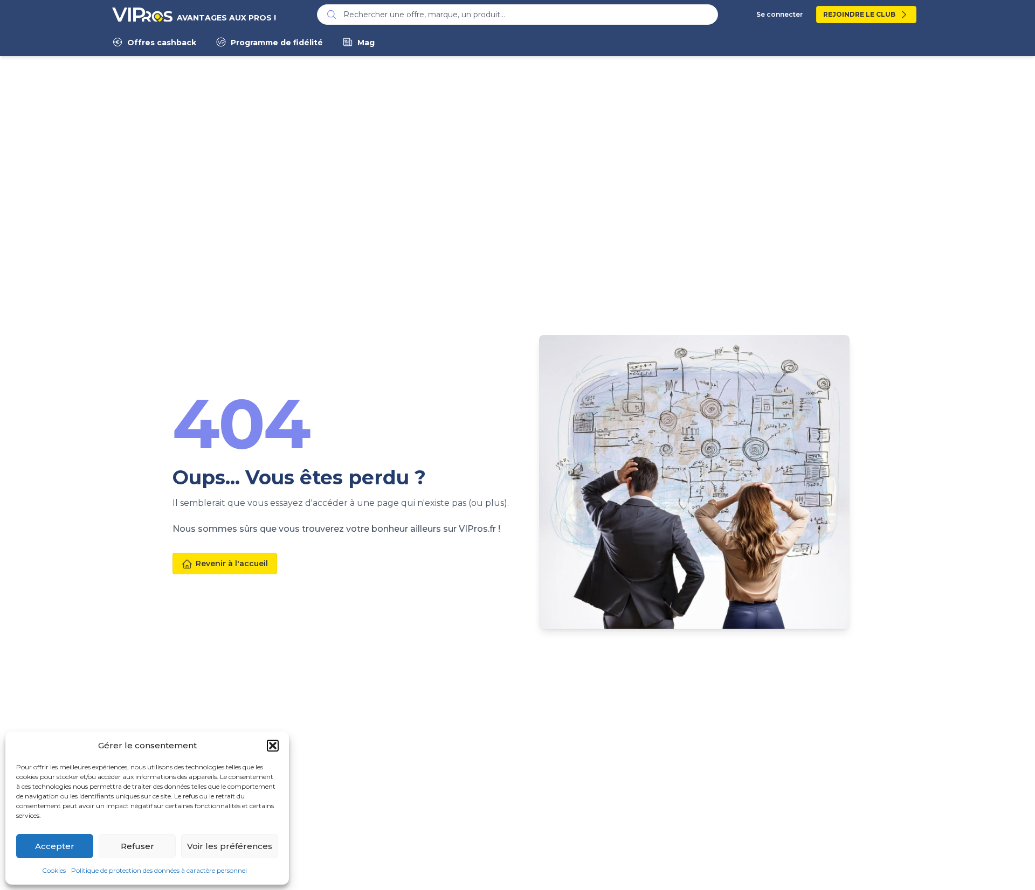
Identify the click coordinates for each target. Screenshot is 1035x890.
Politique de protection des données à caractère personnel (159, 870)
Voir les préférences (229, 846)
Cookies (54, 870)
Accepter (54, 846)
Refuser (137, 846)
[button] (272, 745)
